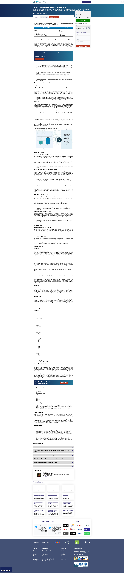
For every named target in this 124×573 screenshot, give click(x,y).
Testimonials (35, 554)
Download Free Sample (83, 46)
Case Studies (63, 550)
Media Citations (64, 555)
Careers (62, 551)
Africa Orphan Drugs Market (68, 510)
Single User (81, 14)
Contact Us (35, 551)
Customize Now (64, 382)
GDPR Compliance (64, 560)
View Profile (45, 476)
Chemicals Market (45, 553)
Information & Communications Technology (49, 558)
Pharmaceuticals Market (46, 555)
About (34, 550)
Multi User (81, 15)
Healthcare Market (45, 551)
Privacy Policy (63, 553)
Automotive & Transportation (47, 550)
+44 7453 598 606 (87, 27)
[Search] (81, 2)
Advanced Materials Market (46, 560)
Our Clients (34, 553)
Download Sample (39, 59)
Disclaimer (63, 554)
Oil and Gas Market (45, 554)
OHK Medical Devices (39, 395)
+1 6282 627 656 (87, 28)
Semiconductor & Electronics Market (48, 559)
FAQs (34, 555)
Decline (8, 570)
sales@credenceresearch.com (85, 29)
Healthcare (37, 4)
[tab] (36, 17)
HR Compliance (63, 558)
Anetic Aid (37, 390)
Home (34, 4)
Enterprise (81, 17)
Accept (3, 570)
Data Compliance (64, 559)
